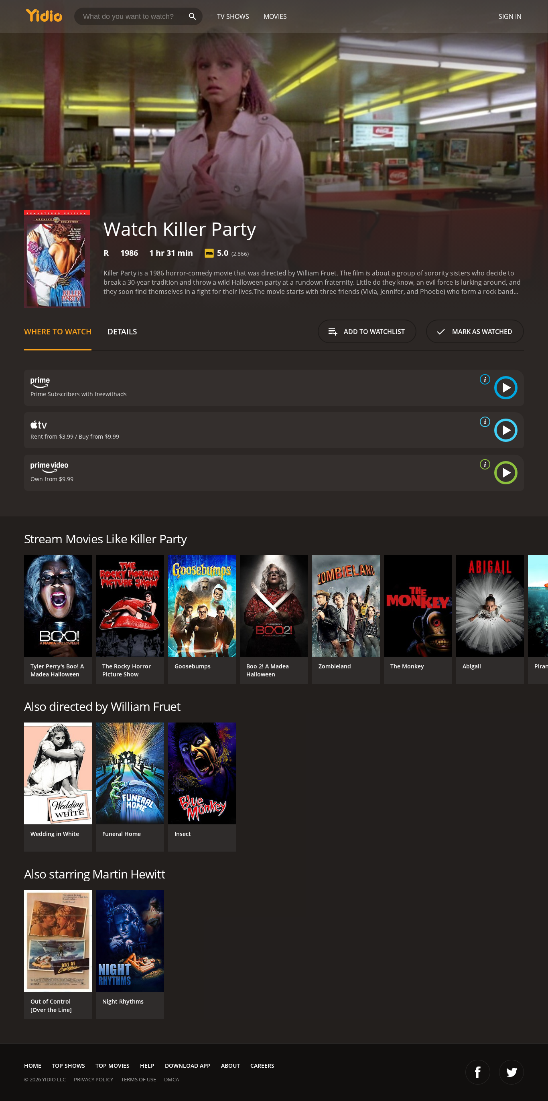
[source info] (483, 379)
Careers (262, 1065)
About (230, 1065)
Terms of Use (138, 1079)
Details (122, 331)
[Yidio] (44, 18)
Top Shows (68, 1065)
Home (32, 1065)
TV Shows (233, 16)
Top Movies (112, 1065)
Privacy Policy (93, 1079)
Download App (188, 1065)
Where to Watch (57, 331)
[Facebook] (477, 1072)
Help (147, 1065)
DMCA (171, 1079)
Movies (275, 16)
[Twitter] (511, 1072)
